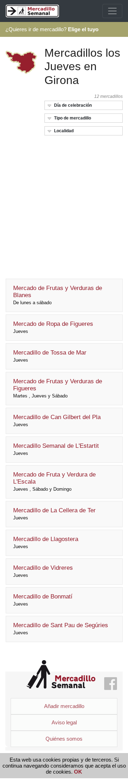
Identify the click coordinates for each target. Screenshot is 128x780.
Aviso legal (64, 722)
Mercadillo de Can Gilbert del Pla (57, 420)
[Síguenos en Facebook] (110, 684)
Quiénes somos (64, 739)
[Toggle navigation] (112, 11)
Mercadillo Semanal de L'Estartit (56, 449)
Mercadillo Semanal (61, 674)
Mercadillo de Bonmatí (43, 600)
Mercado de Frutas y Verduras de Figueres (57, 388)
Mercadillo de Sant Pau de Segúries (60, 628)
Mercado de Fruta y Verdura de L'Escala (54, 481)
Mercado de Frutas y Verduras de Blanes (57, 295)
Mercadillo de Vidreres (43, 571)
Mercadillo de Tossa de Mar (49, 356)
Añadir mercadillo (64, 706)
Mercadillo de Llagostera (45, 542)
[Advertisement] (64, 205)
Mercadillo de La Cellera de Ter (54, 513)
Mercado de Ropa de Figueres (53, 327)
